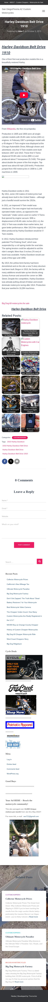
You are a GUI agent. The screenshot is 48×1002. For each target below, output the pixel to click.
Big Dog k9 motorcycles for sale (15, 303)
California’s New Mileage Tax (18, 584)
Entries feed (11, 764)
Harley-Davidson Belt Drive (12, 450)
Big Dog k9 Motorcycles (16, 962)
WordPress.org (12, 774)
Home (6, 2)
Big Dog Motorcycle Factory (17, 594)
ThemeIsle (33, 996)
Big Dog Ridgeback (14, 644)
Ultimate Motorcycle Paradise (18, 589)
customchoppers (20, 437)
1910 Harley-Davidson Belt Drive (15, 446)
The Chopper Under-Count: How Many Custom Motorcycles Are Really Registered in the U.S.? (24, 616)
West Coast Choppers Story (17, 639)
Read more (33, 917)
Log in (9, 759)
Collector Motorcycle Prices (17, 579)
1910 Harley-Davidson (15, 442)
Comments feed (13, 769)
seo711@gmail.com (31, 816)
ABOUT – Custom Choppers (19, 2)
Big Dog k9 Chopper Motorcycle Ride (21, 634)
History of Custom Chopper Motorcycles (22, 630)
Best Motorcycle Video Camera (19, 607)
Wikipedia (11, 129)
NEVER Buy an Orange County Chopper (22, 625)
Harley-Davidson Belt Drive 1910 (15, 454)
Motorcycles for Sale (36, 2)
